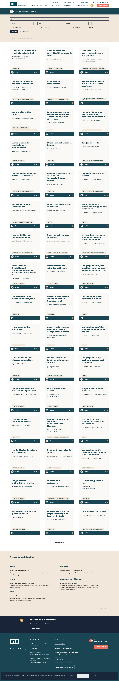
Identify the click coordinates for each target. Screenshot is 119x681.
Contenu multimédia (19, 529)
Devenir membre (103, 5)
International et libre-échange (92, 130)
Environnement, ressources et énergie (94, 68)
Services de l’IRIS (69, 2)
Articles (48, 5)
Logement (51, 314)
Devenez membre (101, 646)
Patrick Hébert (63, 430)
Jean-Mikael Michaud (53, 432)
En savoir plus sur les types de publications (21, 38)
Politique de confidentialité (64, 667)
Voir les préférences (109, 676)
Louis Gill (58, 59)
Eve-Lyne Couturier (61, 149)
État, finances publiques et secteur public (93, 99)
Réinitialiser (25, 31)
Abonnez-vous (35, 628)
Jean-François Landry (100, 394)
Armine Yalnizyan (26, 151)
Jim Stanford (28, 486)
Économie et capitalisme (55, 68)
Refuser (96, 676)
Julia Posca (26, 278)
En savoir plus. (70, 675)
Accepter (82, 676)
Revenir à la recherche (103, 608)
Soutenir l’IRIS (85, 2)
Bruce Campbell (95, 120)
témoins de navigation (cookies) (22, 675)
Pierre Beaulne (94, 146)
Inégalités (51, 160)
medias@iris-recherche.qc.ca (63, 648)
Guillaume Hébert (61, 87)
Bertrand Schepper (96, 59)
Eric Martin (25, 56)
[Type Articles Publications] (50, 23)
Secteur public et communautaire (23, 99)
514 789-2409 (34, 648)
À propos (55, 2)
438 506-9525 (59, 646)
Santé (84, 222)
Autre (49, 130)
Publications (37, 5)
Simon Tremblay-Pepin (18, 58)
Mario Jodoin (60, 122)
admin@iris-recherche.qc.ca (38, 662)
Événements (68, 5)
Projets (58, 5)
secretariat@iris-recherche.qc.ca (39, 654)
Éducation (16, 68)
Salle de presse (81, 5)
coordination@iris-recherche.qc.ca (64, 662)
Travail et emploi (18, 160)
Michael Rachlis (97, 427)
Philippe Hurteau (26, 87)
